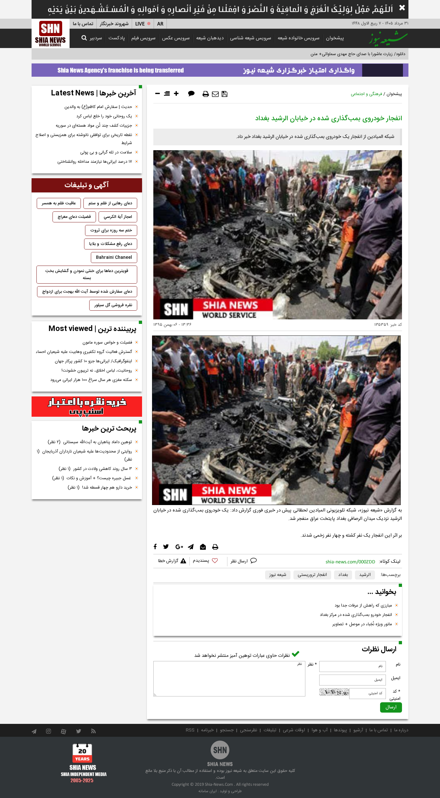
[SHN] (51, 33)
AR (160, 24)
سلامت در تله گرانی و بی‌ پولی (106, 152)
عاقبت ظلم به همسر (59, 203)
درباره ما (401, 730)
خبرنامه (207, 730)
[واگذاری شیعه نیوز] (220, 68)
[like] (208, 561)
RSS (190, 730)
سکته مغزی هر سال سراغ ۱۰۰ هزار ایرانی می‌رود (91, 380)
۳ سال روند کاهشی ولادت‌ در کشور (95, 468)
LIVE (140, 24)
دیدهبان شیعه (210, 38)
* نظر (312, 664)
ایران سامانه (207, 791)
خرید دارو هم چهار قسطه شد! (100, 487)
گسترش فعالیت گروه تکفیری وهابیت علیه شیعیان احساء (84, 351)
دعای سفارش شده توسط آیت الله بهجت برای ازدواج (87, 291)
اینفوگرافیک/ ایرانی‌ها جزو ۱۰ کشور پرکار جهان (93, 361)
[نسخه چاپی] (206, 94)
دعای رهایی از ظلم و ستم (110, 203)
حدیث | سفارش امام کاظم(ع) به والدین (98, 107)
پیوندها (340, 730)
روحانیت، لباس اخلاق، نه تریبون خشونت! (97, 370)
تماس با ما (83, 24)
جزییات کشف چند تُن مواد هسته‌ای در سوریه (94, 125)
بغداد (343, 575)
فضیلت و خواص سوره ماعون (107, 342)
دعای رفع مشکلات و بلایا (110, 244)
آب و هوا (319, 730)
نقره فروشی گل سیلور (113, 305)
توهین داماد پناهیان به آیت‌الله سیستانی (90, 442)
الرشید (365, 575)
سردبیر (96, 38)
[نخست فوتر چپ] (84, 762)
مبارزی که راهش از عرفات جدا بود (363, 605)
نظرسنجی (248, 730)
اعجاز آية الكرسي (118, 216)
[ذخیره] (224, 94)
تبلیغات (269, 730)
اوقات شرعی (294, 730)
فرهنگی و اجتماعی (366, 94)
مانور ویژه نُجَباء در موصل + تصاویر (362, 624)
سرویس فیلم (143, 38)
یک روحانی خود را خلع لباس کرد (104, 116)
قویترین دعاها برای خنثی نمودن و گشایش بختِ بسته (86, 275)
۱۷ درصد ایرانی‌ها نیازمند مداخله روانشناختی (94, 161)
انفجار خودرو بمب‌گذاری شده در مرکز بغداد (356, 614)
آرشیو (358, 730)
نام (398, 664)
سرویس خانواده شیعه (299, 38)
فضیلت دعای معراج (74, 216)
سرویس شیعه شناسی (250, 38)
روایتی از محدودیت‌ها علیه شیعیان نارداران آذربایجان (84, 455)
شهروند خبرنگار (114, 24)
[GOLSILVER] (87, 406)
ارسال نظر (240, 561)
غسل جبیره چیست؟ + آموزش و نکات (92, 478)
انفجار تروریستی (312, 575)
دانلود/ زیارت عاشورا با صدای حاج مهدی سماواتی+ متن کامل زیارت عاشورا (342, 54)
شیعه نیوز (277, 575)
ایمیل (395, 678)
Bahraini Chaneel (114, 257)
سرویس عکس (176, 38)
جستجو (227, 730)
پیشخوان (335, 38)
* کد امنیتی (394, 695)
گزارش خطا (168, 561)
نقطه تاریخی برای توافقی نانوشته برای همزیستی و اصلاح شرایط (83, 139)
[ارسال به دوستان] (215, 94)
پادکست (117, 38)
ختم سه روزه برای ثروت (111, 230)
